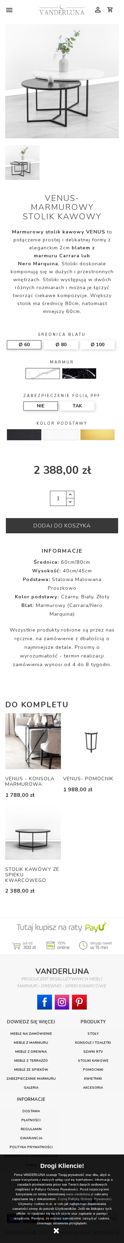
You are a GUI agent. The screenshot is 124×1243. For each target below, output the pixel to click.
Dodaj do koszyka (62, 526)
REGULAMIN (31, 1129)
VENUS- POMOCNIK (88, 778)
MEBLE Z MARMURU (31, 1042)
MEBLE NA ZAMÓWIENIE (31, 1033)
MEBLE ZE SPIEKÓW (31, 1069)
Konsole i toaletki (93, 1042)
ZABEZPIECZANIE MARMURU (31, 1078)
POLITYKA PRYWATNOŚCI (31, 1147)
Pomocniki (93, 1069)
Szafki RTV (93, 1051)
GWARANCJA (31, 1138)
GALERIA (31, 1087)
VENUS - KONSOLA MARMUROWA (29, 781)
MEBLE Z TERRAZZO (31, 1060)
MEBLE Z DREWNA (31, 1051)
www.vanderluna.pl (79, 1194)
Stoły (93, 1033)
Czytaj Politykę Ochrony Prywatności (84, 1199)
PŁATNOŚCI (31, 1120)
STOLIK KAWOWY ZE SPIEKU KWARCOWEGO (32, 875)
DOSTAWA (31, 1111)
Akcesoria (93, 1087)
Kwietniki (93, 1078)
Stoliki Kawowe (93, 1060)
